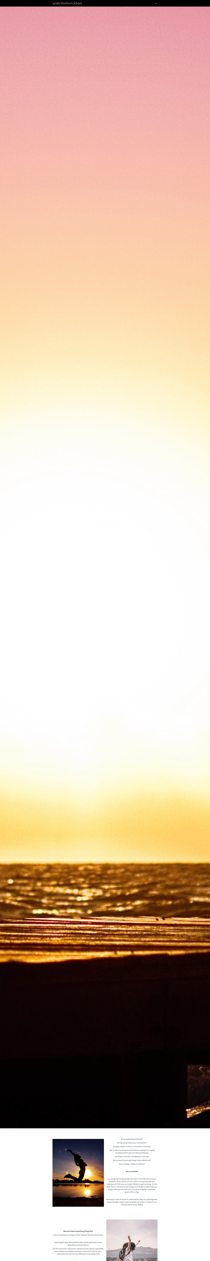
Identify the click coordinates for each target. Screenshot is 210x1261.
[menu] (155, 3)
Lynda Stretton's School (67, 3)
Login (156, 3)
